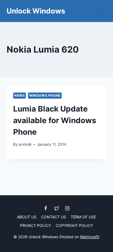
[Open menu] (101, 11)
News (19, 95)
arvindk (25, 144)
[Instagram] (67, 208)
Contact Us (53, 217)
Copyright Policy (74, 225)
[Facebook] (45, 208)
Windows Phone (45, 95)
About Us (26, 217)
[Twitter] (56, 208)
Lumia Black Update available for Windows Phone (54, 120)
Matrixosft (89, 236)
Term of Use (83, 217)
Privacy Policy (35, 225)
